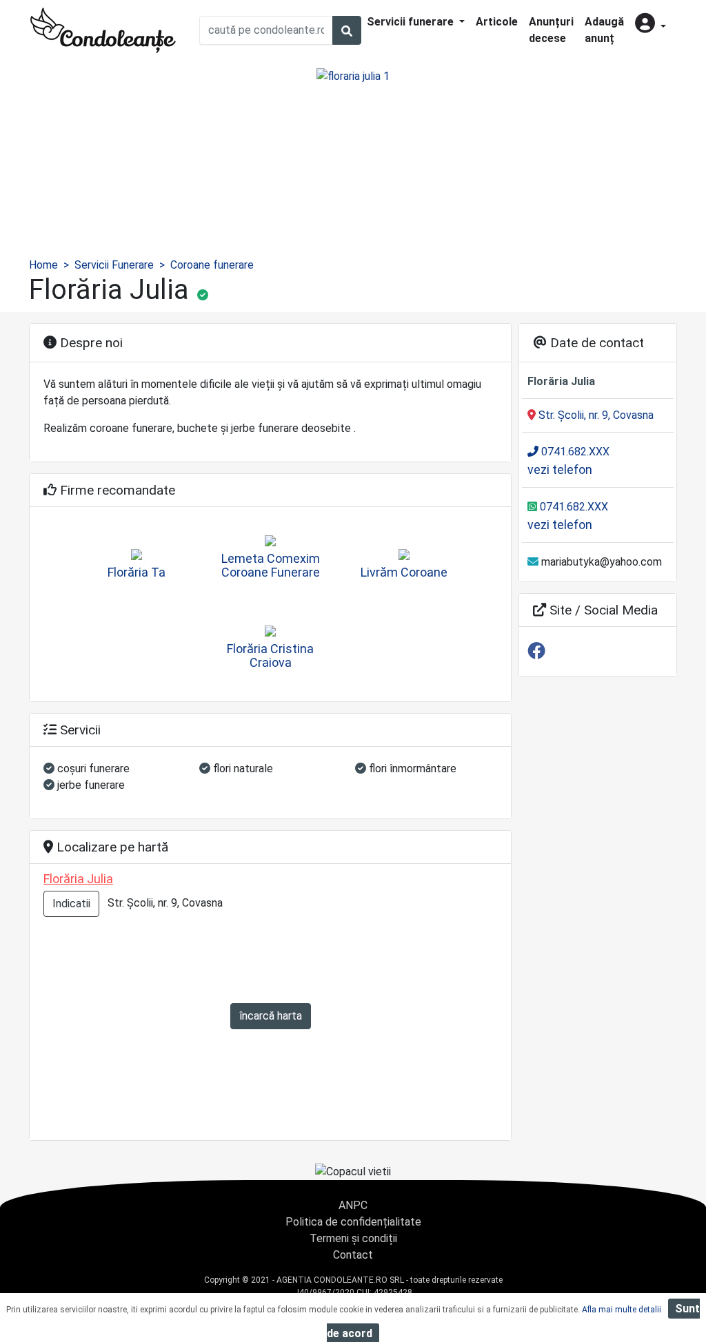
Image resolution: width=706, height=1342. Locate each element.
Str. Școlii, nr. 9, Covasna (595, 415)
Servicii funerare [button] (411, 21)
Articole (497, 21)
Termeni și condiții (353, 1238)
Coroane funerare (212, 264)
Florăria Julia (78, 878)
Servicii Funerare (114, 264)
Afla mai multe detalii (621, 1309)
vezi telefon (559, 469)
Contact (353, 1254)
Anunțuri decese (551, 30)
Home (43, 264)
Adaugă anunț (604, 30)
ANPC (353, 1205)
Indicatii (71, 903)
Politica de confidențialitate (353, 1221)
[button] (650, 24)
